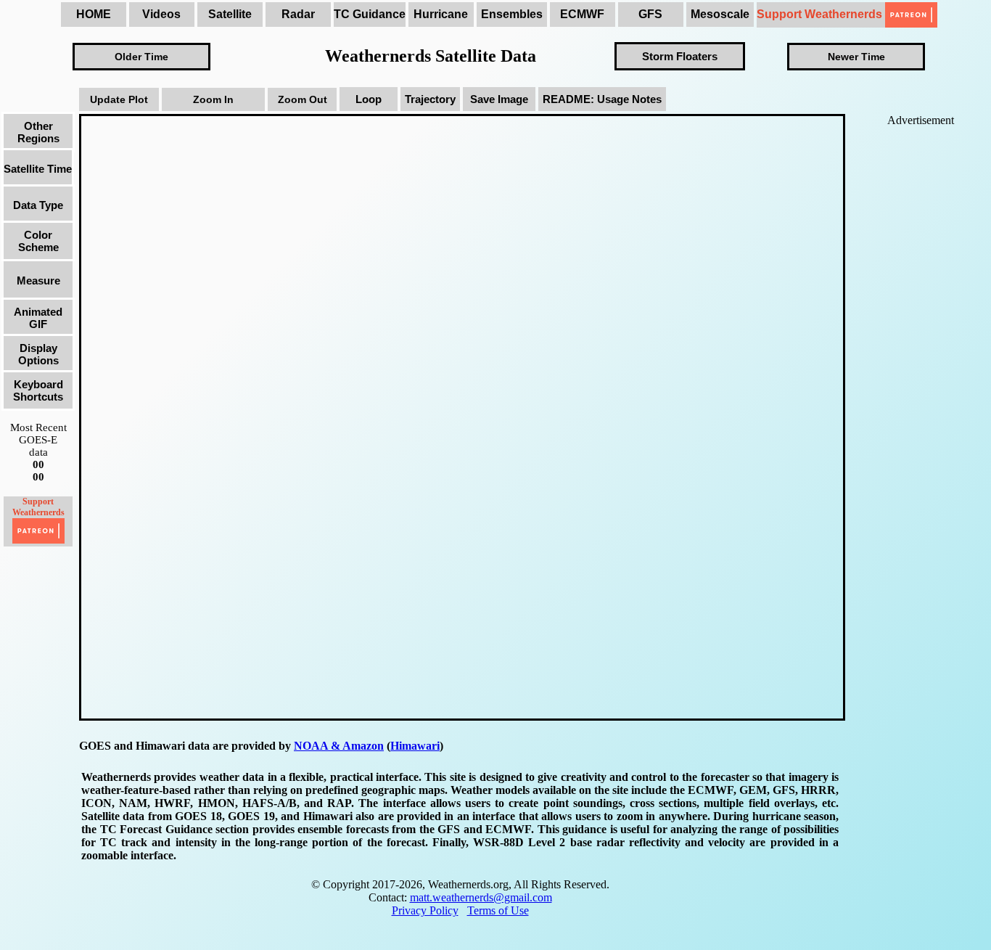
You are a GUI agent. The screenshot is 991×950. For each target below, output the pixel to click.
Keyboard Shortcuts (38, 390)
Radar (298, 14)
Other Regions (38, 132)
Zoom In (213, 99)
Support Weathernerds (821, 14)
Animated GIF (38, 318)
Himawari (415, 746)
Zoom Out (302, 99)
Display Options (38, 354)
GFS (650, 14)
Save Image (499, 99)
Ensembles (512, 14)
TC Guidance (370, 14)
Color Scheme (38, 241)
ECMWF (582, 14)
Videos (161, 14)
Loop (368, 99)
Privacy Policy (425, 910)
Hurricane (441, 14)
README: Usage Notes (602, 99)
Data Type (38, 205)
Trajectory (430, 99)
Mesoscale (720, 14)
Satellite (230, 14)
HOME (93, 14)
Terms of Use (498, 910)
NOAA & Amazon (339, 746)
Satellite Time (38, 169)
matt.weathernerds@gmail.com (481, 897)
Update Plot (119, 99)
